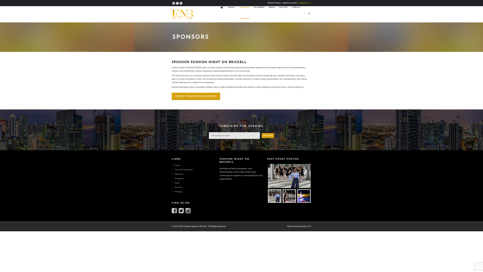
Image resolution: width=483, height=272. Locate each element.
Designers (259, 7)
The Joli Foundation (184, 170)
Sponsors (244, 7)
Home (177, 165)
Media (272, 7)
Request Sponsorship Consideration (195, 96)
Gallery (283, 7)
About (231, 7)
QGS (309, 226)
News (177, 183)
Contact (296, 7)
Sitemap (178, 192)
